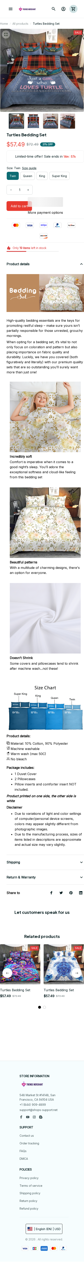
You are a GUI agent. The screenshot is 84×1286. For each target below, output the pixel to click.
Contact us (27, 1135)
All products (20, 23)
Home (4, 23)
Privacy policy (29, 1178)
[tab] (39, 1007)
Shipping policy (30, 1193)
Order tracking (29, 1143)
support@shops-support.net (38, 1110)
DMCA (24, 1158)
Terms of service (31, 1185)
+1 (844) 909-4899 (33, 1104)
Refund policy (29, 1208)
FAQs (23, 1151)
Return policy (28, 1201)
